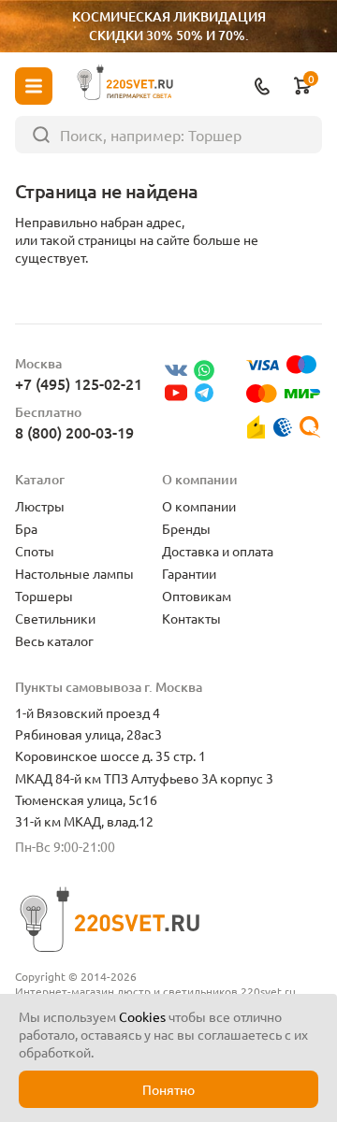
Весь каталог (54, 640)
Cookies (142, 1016)
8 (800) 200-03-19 (74, 432)
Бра (26, 528)
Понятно (168, 1089)
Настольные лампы (74, 573)
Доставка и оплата (217, 550)
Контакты (191, 618)
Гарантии (189, 573)
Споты (34, 550)
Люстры (40, 505)
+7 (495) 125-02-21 (78, 383)
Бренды (186, 528)
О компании (199, 505)
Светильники (55, 618)
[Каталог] (33, 86)
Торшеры (44, 595)
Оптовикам (196, 595)
